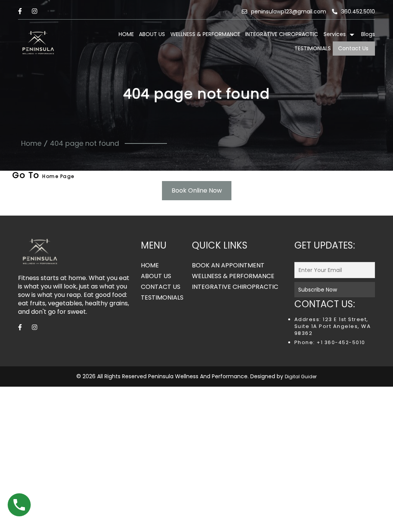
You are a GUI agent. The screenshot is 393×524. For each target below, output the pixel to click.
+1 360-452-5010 (340, 342)
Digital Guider (301, 376)
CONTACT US (160, 286)
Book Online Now (197, 190)
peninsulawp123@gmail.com (288, 11)
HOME (126, 34)
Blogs (368, 34)
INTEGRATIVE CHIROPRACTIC (281, 34)
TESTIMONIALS (312, 48)
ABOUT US (152, 34)
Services (335, 34)
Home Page (58, 176)
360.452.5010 (358, 11)
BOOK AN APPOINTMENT (228, 265)
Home (31, 143)
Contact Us (353, 48)
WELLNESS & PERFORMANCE (205, 34)
